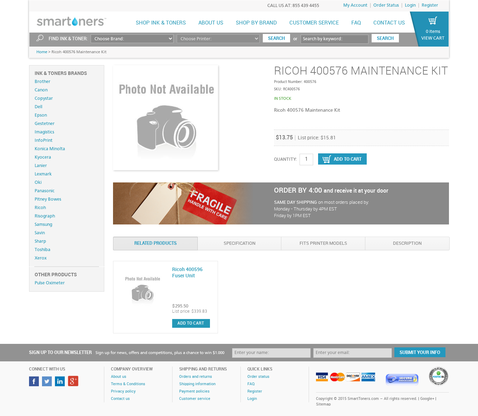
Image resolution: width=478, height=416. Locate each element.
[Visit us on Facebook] (35, 384)
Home (41, 52)
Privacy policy (123, 391)
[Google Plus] (74, 384)
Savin (40, 233)
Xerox (41, 258)
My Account (355, 5)
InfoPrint (43, 140)
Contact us (389, 23)
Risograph (45, 216)
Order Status (386, 5)
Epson (41, 115)
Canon (41, 90)
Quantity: (285, 159)
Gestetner (45, 124)
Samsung (43, 224)
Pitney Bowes (48, 199)
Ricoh (40, 208)
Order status (258, 377)
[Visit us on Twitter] (48, 384)
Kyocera (43, 157)
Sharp (40, 241)
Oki (38, 182)
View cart (432, 38)
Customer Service (314, 23)
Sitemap (323, 404)
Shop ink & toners (161, 23)
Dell (38, 107)
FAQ (356, 23)
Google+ (427, 399)
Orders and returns (195, 377)
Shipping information (197, 384)
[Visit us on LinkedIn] (60, 384)
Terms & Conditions (128, 384)
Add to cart (190, 323)
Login (410, 5)
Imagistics (44, 132)
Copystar (44, 98)
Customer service (194, 399)
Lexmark (43, 174)
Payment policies (194, 391)
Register (430, 5)
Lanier (41, 166)
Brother (42, 81)
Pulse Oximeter (50, 283)
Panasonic (45, 191)
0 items (433, 31)
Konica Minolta (50, 149)
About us (210, 23)
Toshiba (42, 250)
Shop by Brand (256, 23)
